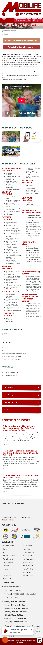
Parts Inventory (9, 559)
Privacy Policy (8, 546)
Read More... (5, 444)
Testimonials (8, 576)
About (5, 552)
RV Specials (27, 556)
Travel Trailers (28, 562)
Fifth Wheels (28, 566)
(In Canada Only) (24, 594)
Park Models (28, 569)
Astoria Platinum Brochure (20, 47)
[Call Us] (28, 20)
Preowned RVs (29, 552)
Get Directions (8, 520)
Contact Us (7, 579)
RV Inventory (28, 546)
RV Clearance (28, 559)
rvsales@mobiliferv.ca (12, 586)
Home (5, 549)
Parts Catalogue (9, 395)
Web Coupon (8, 410)
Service (6, 566)
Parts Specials (9, 387)
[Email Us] (34, 20)
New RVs (26, 549)
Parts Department (10, 556)
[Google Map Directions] (39, 20)
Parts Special (8, 562)
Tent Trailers (28, 572)
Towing (5, 569)
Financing (7, 572)
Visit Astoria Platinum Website (22, 41)
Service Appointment (11, 402)
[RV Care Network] (5, 530)
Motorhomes (28, 576)
